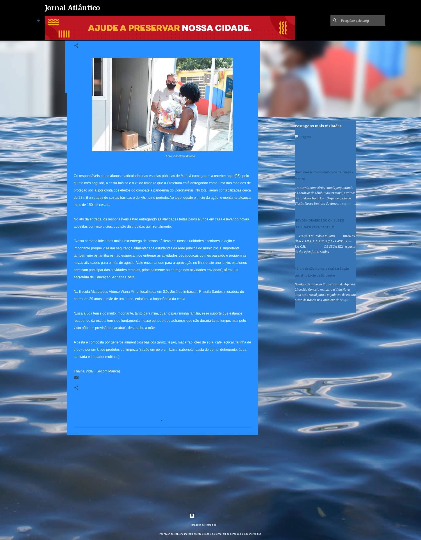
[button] (76, 46)
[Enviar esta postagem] (76, 379)
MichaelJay (223, 525)
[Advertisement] (162, 472)
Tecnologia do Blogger (213, 516)
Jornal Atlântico (72, 8)
